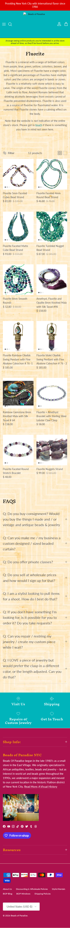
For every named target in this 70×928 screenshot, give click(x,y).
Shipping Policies (42, 893)
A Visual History (47, 786)
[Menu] (4, 24)
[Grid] (60, 153)
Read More (30, 786)
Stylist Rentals (58, 889)
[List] (65, 153)
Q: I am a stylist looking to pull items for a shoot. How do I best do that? (31, 596)
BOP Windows (23, 893)
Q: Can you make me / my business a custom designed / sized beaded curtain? (31, 543)
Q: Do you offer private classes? (28, 562)
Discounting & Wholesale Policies (32, 889)
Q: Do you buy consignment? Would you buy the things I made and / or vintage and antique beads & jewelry (31, 519)
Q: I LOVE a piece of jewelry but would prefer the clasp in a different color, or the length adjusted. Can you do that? (32, 668)
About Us (7, 889)
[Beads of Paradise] (35, 24)
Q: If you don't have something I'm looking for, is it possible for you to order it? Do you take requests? (30, 617)
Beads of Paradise (19, 915)
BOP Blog (7, 893)
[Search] (12, 24)
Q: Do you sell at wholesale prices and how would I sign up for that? (29, 577)
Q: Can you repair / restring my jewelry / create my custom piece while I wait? (29, 641)
